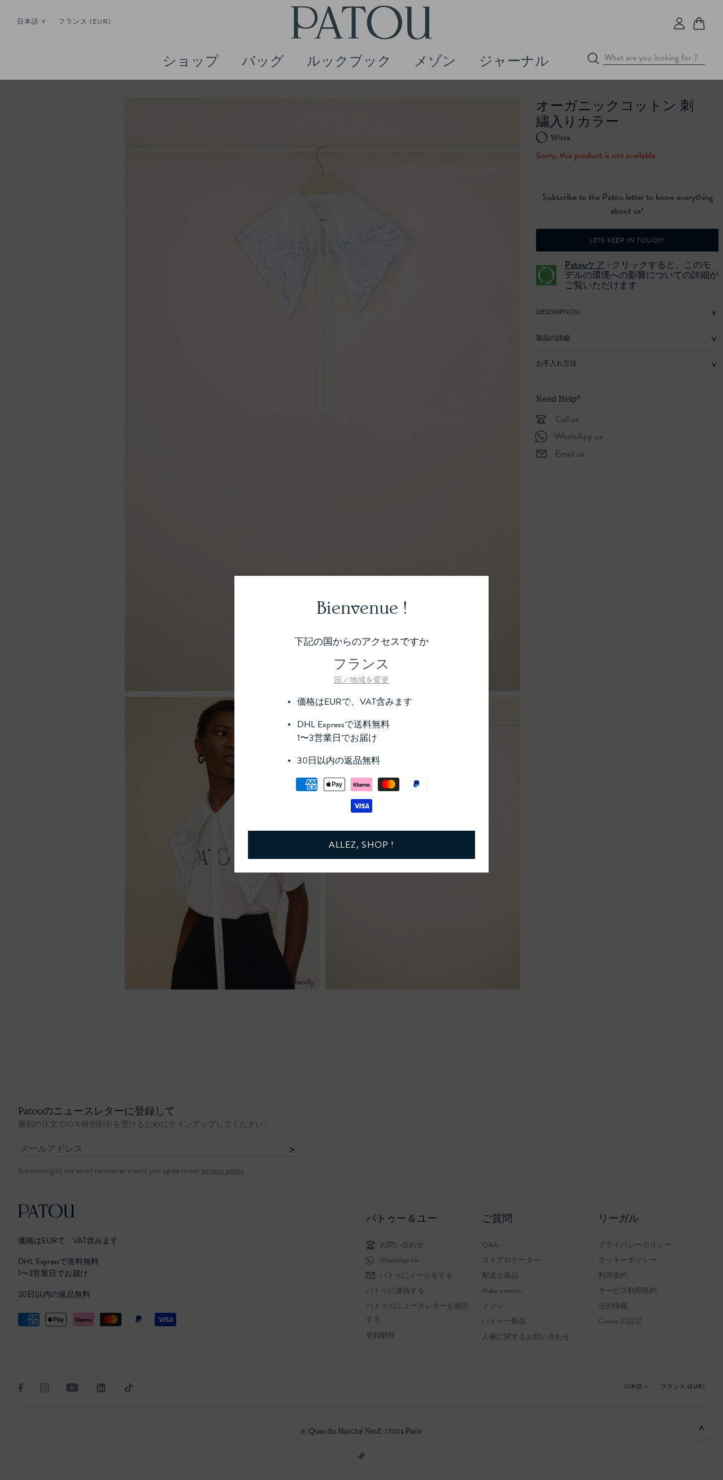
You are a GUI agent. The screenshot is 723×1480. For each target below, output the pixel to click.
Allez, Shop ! (361, 845)
